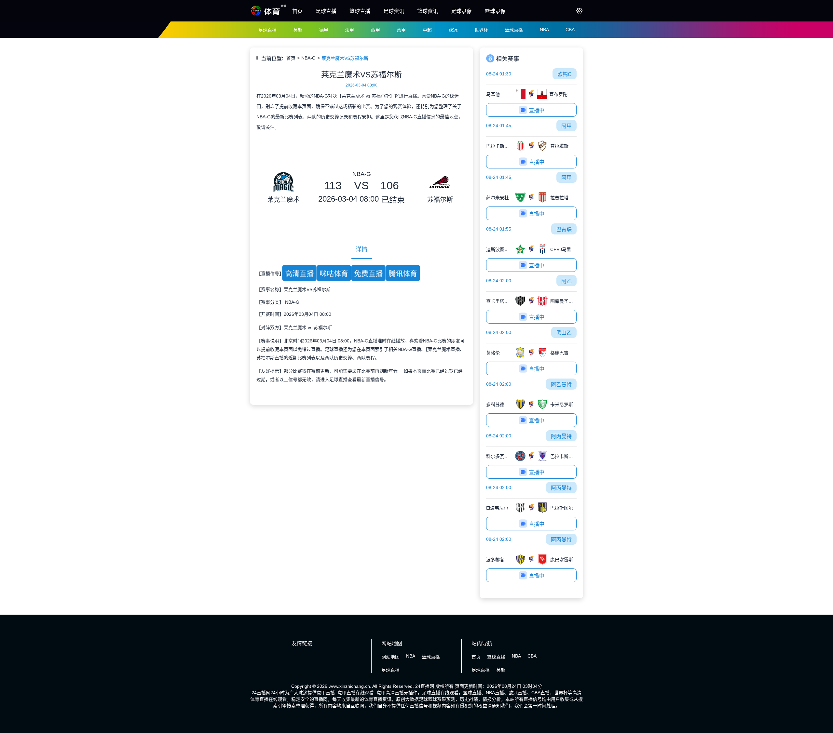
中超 (427, 30)
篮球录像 (495, 11)
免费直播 (368, 273)
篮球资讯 (427, 11)
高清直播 (299, 273)
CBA (570, 29)
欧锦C (564, 74)
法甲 (349, 30)
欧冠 (452, 30)
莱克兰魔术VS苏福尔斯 (344, 58)
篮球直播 (359, 11)
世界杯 (481, 30)
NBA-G (308, 57)
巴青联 (564, 229)
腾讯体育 (403, 273)
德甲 (323, 30)
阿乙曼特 (561, 384)
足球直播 (326, 11)
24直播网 (424, 686)
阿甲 (566, 126)
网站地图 (390, 657)
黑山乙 (564, 333)
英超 (297, 30)
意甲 (401, 30)
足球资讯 (393, 11)
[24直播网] (268, 15)
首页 (297, 11)
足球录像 (461, 11)
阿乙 (566, 281)
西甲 (375, 30)
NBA (544, 29)
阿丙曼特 (561, 436)
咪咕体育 (334, 273)
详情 (361, 249)
